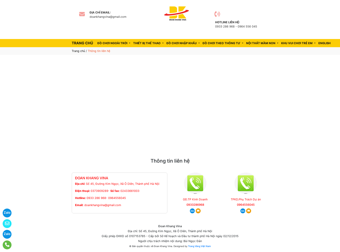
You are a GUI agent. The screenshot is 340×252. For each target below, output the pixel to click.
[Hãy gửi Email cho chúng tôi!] (5, 224)
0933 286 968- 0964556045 (106, 198)
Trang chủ (78, 51)
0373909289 (99, 191)
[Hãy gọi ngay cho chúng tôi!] (5, 245)
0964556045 (246, 204)
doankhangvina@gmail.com (102, 205)
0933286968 (195, 204)
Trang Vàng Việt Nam (199, 246)
